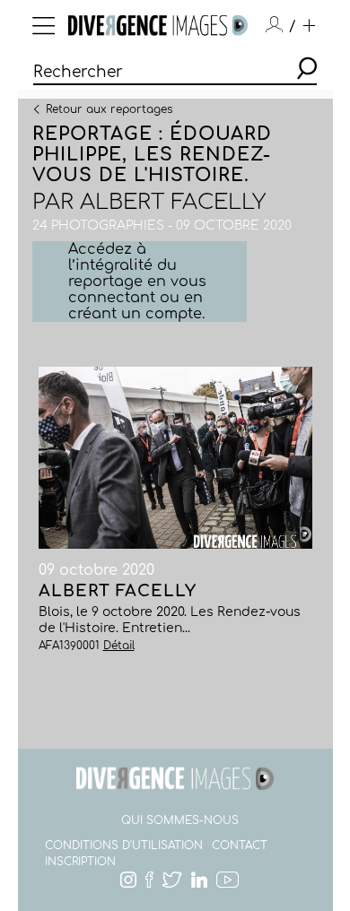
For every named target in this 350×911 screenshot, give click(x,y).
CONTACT (239, 845)
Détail (119, 645)
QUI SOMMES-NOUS (180, 820)
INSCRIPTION (80, 861)
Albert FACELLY (173, 202)
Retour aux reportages (109, 108)
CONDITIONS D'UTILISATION (124, 845)
